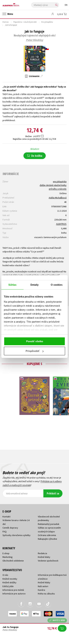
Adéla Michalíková (57, 197)
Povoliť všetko (34, 341)
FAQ (5, 531)
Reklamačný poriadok (48, 524)
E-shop (6, 553)
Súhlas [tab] (12, 284)
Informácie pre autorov (14, 593)
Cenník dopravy (10, 527)
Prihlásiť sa (53, 493)
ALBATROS (61, 223)
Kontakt (6, 516)
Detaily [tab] (34, 284)
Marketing (8, 556)
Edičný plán (8, 586)
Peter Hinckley (34, 40)
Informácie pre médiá (13, 589)
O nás (5, 574)
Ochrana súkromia (47, 535)
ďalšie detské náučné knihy (53, 185)
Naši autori (43, 586)
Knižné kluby (44, 556)
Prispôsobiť (33, 351)
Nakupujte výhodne (47, 538)
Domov (6, 22)
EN (66, 4)
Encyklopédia (47, 22)
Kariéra (41, 589)
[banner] (18, 4)
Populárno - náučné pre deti (25, 22)
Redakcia (42, 553)
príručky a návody (57, 188)
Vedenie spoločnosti (48, 560)
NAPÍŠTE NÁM (59, 620)
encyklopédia (59, 181)
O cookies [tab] (57, 284)
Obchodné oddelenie (13, 560)
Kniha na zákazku (46, 593)
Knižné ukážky (9, 582)
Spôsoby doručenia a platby (16, 535)
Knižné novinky (10, 578)
